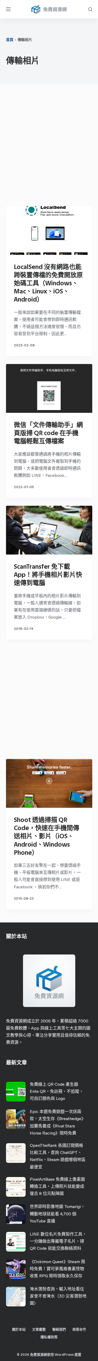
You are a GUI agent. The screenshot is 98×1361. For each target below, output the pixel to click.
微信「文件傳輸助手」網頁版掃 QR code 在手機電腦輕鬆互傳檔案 (48, 433)
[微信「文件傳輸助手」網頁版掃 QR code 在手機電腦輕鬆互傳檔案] (49, 388)
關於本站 (19, 1329)
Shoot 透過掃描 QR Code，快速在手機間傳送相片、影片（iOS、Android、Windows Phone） (46, 836)
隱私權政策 (49, 1337)
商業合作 (79, 1329)
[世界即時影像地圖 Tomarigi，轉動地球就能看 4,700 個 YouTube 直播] (16, 1214)
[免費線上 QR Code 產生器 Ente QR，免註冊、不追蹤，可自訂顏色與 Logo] (16, 1091)
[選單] (8, 9)
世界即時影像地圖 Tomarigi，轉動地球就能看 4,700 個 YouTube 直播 (57, 1213)
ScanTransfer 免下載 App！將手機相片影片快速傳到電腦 (48, 575)
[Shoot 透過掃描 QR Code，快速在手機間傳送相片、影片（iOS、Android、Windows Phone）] (49, 783)
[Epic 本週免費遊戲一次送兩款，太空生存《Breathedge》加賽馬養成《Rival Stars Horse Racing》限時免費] (16, 1119)
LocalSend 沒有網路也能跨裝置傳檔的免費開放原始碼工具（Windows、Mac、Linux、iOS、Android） (48, 283)
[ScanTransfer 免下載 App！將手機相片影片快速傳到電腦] (49, 530)
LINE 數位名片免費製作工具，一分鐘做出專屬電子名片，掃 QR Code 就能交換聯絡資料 (58, 1241)
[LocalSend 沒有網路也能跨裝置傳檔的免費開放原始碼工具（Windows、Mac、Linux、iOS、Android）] (49, 230)
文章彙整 (39, 1329)
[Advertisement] (49, 146)
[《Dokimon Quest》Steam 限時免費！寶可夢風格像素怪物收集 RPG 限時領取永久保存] (16, 1269)
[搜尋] (90, 9)
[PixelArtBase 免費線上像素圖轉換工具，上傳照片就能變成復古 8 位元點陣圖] (16, 1187)
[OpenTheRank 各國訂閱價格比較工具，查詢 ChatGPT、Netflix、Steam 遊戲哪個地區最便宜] (16, 1153)
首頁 (9, 40)
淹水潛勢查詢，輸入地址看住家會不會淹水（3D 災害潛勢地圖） (58, 1296)
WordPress (64, 1355)
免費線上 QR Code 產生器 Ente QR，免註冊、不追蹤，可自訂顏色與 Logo (56, 1091)
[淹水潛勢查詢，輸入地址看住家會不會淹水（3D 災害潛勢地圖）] (16, 1296)
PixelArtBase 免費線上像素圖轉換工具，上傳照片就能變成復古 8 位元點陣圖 (57, 1186)
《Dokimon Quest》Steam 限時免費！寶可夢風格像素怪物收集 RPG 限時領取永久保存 (57, 1268)
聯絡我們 (59, 1329)
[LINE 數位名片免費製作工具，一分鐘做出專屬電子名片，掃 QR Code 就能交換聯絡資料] (16, 1242)
